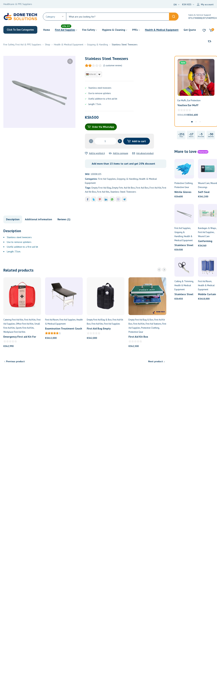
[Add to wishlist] (86, 153)
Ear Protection (194, 100)
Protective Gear (136, 331)
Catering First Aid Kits (13, 319)
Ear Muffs (181, 100)
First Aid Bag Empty (99, 328)
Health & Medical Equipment (68, 44)
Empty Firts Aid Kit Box (123, 187)
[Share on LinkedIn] (106, 199)
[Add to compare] (110, 153)
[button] (70, 61)
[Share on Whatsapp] (112, 199)
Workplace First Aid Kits (14, 331)
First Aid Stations (153, 323)
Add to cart (139, 141)
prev (159, 269)
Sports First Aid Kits (25, 327)
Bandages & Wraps (207, 228)
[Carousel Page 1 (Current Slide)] (192, 121)
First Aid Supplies (107, 178)
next (164, 269)
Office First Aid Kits (25, 323)
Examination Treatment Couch (63, 328)
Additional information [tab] (38, 219)
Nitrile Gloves (182, 192)
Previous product (15, 361)
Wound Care (204, 183)
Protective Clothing (150, 327)
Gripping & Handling (97, 44)
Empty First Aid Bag (101, 187)
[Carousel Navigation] (161, 269)
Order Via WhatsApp (103, 126)
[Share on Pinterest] (100, 199)
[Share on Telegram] (124, 199)
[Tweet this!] (93, 199)
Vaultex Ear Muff (187, 105)
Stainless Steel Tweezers (123, 191)
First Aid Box (142, 187)
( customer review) (112, 65)
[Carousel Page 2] (195, 121)
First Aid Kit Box (138, 336)
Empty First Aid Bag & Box (99, 319)
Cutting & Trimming (183, 281)
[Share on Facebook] (87, 199)
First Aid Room (52, 319)
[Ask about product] (133, 153)
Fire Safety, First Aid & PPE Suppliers (22, 44)
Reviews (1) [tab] (63, 219)
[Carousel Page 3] (200, 121)
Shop (47, 44)
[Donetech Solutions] (20, 16)
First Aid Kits (103, 191)
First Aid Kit (155, 187)
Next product (155, 361)
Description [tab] (12, 219)
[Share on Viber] (118, 199)
